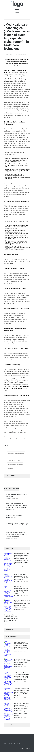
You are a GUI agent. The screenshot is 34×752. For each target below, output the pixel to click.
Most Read (7, 489)
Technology (8, 498)
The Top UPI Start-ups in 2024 (14, 515)
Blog (5, 624)
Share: (6, 445)
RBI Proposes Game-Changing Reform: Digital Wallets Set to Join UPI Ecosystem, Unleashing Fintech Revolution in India (21, 645)
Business (9, 54)
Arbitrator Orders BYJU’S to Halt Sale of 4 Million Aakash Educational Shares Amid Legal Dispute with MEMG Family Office (22, 692)
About (21, 748)
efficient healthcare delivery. (15, 460)
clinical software (12, 457)
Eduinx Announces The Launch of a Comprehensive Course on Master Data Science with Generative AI (16, 534)
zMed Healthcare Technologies (15, 464)
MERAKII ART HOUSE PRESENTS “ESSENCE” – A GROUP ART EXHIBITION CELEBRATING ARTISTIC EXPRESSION (16, 505)
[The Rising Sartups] (17, 3)
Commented (15, 489)
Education (8, 538)
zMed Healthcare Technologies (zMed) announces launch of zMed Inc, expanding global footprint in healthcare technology (17, 36)
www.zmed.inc (21, 439)
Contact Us (27, 748)
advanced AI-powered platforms (16, 453)
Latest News (17, 651)
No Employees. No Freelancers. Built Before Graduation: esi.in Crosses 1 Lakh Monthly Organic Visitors (21, 590)
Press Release (9, 509)
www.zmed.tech (9, 439)
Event (15, 609)
